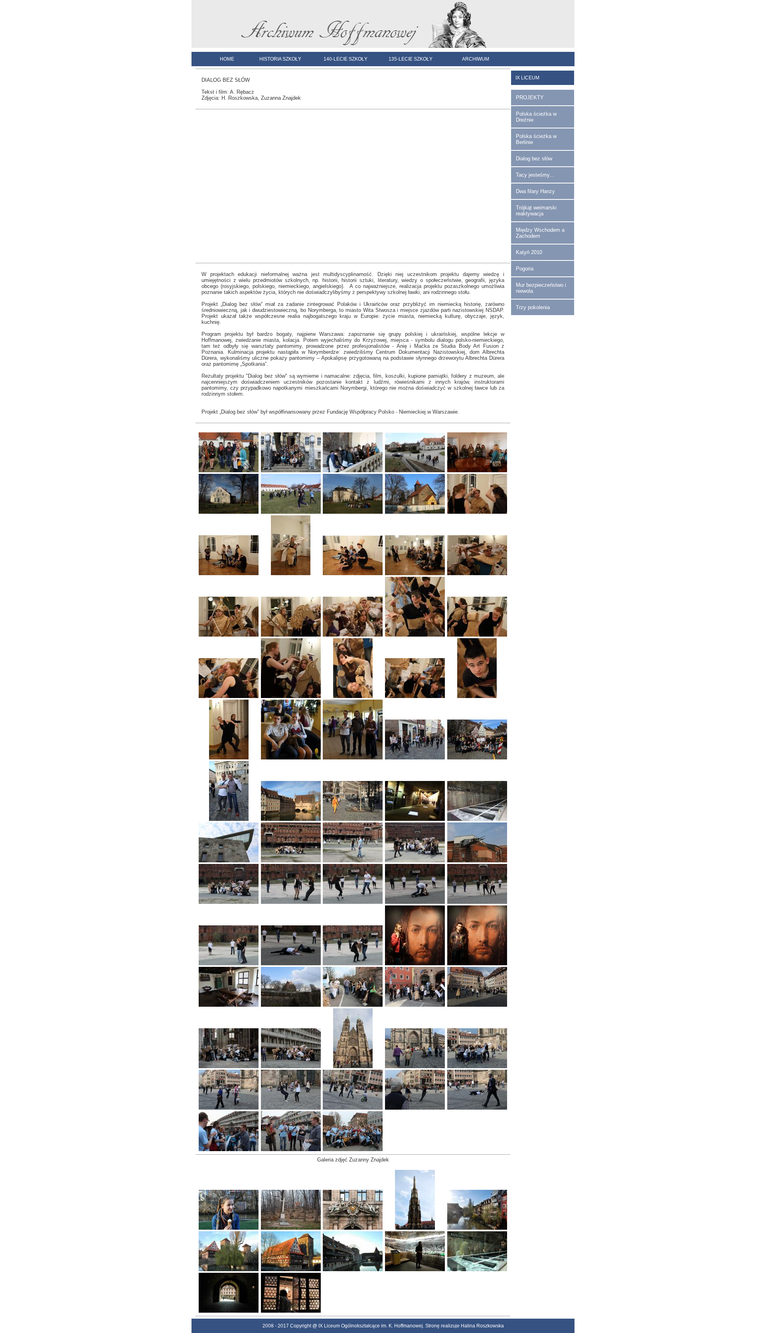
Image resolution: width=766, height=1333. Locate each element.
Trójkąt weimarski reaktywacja (536, 211)
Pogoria (524, 269)
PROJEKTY (530, 98)
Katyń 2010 (529, 252)
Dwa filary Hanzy (535, 191)
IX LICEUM (527, 78)
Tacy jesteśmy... (535, 175)
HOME (227, 59)
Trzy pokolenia (533, 307)
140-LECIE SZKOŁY (345, 59)
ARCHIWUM (475, 59)
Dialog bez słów (534, 159)
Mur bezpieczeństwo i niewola (541, 288)
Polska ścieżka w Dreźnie (536, 117)
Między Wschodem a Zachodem (540, 233)
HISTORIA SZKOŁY (280, 59)
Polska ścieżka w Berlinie (536, 139)
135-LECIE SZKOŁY (410, 59)
